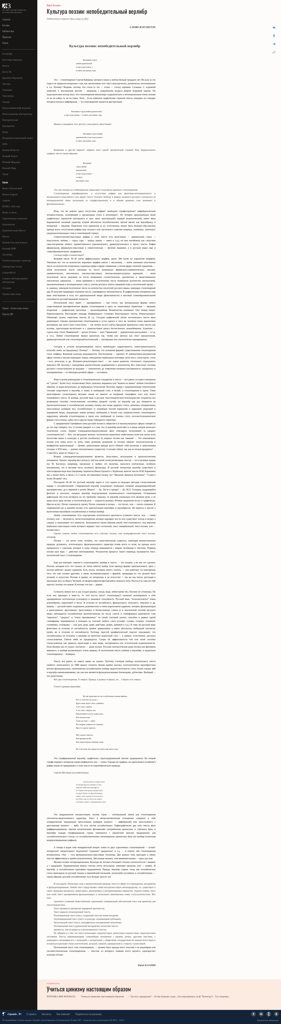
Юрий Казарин (54, 5)
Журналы (6, 37)
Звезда (6, 83)
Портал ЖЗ (7, 314)
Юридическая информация (268, 1020)
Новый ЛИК (9, 248)
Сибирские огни (12, 266)
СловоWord (9, 272)
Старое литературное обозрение (15, 280)
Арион (6, 200)
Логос (5, 236)
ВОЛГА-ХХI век (11, 206)
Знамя (6, 101)
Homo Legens (10, 194)
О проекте (31, 1014)
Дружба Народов (12, 77)
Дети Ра (7, 71)
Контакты (46, 1014)
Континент (8, 224)
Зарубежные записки (14, 218)
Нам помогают (63, 1014)
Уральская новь (11, 294)
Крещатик (8, 126)
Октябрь (7, 254)
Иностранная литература (17, 114)
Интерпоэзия (10, 120)
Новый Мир (9, 168)
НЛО (5, 144)
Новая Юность (10, 150)
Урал (5, 174)
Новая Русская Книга (15, 242)
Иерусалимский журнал (16, 107)
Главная (6, 19)
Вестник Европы (12, 59)
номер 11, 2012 (81, 18)
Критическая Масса (14, 230)
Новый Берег (10, 156)
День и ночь (9, 212)
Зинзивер (8, 95)
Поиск (5, 43)
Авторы (6, 25)
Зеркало (7, 89)
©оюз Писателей (12, 188)
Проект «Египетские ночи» (15, 308)
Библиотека (8, 31)
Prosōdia (7, 53)
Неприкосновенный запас (17, 138)
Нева (5, 132)
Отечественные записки (16, 260)
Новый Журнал (11, 162)
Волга (5, 65)
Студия (6, 288)
